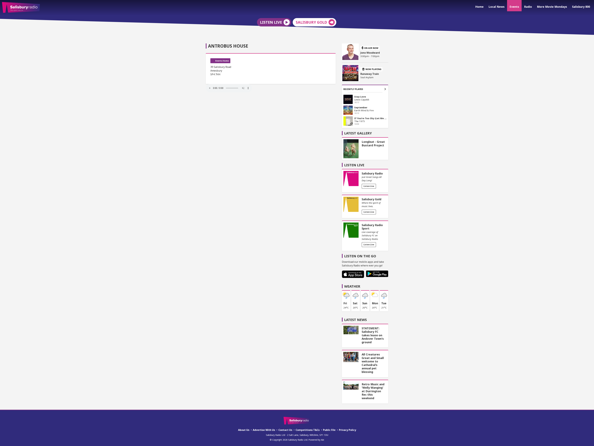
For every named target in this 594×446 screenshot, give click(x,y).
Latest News (355, 319)
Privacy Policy (347, 430)
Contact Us (285, 430)
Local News (497, 6)
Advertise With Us (264, 430)
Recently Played (353, 89)
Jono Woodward (370, 52)
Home (479, 6)
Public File (329, 430)
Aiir (322, 439)
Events (514, 6)
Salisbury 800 (581, 6)
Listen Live (369, 186)
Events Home (222, 60)
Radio (528, 6)
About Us (243, 430)
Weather (352, 286)
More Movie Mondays (552, 6)
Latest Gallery (358, 133)
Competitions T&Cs (308, 430)
